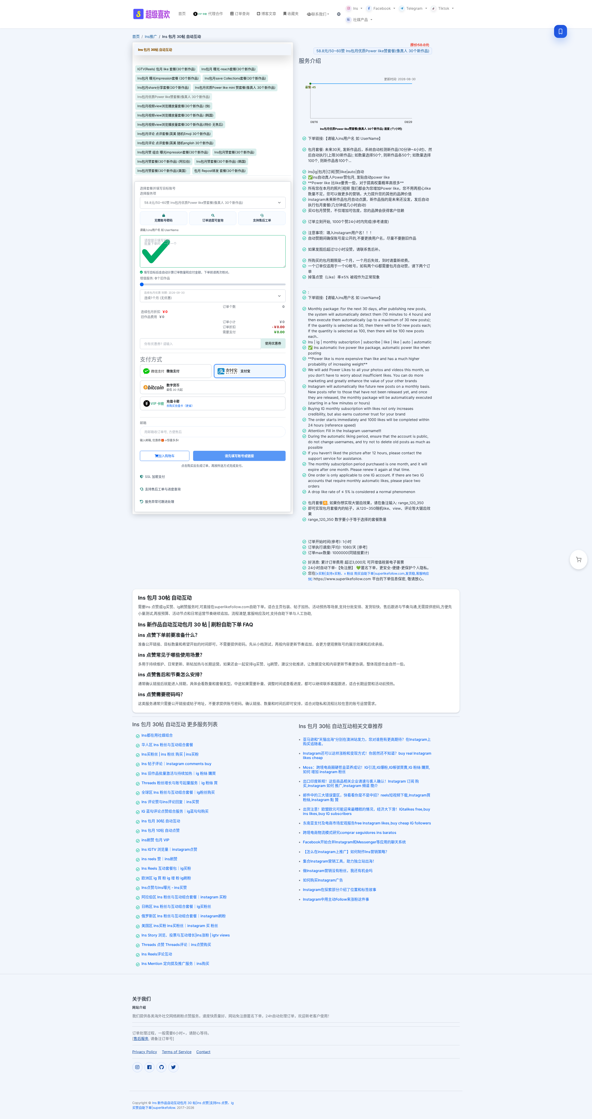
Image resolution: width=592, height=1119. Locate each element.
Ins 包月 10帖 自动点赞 (161, 830)
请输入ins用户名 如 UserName (159, 230)
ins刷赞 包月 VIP (155, 840)
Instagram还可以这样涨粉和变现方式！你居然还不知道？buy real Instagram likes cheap (367, 755)
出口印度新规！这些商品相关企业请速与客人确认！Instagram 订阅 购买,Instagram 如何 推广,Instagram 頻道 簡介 (361, 783)
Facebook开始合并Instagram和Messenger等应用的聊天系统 (354, 842)
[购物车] (578, 559)
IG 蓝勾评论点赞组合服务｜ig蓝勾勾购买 (175, 811)
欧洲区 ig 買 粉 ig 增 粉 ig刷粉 (166, 878)
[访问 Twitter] (173, 1067)
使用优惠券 (273, 343)
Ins (355, 8)
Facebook (382, 8)
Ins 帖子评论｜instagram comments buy (176, 763)
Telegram (414, 8)
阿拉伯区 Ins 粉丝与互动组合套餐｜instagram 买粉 (184, 897)
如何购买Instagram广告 (323, 880)
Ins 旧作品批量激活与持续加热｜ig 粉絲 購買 (179, 773)
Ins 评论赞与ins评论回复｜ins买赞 (170, 801)
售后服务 (141, 1038)
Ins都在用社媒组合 (157, 735)
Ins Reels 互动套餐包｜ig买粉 (166, 868)
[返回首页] (151, 14)
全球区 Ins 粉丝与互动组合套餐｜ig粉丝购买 (178, 792)
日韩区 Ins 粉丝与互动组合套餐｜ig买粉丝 (176, 906)
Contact (203, 1051)
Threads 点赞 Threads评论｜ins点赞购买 (176, 944)
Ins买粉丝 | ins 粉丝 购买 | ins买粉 (170, 754)
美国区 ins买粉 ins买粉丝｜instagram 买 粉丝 (180, 925)
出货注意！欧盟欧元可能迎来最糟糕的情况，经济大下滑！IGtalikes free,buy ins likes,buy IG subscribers (366, 811)
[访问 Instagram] (137, 1067)
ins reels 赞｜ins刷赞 (159, 859)
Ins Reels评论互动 (157, 954)
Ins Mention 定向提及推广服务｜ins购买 (175, 963)
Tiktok (443, 8)
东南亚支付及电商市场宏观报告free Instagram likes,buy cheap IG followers (367, 823)
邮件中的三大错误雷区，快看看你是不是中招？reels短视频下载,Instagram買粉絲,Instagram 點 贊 (366, 797)
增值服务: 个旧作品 (155, 278)
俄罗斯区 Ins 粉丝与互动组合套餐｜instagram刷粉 (184, 916)
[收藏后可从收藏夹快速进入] (560, 31)
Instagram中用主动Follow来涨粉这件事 (336, 899)
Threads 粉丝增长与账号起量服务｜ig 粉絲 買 (180, 783)
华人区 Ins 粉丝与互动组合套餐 (167, 744)
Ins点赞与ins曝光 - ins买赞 (164, 887)
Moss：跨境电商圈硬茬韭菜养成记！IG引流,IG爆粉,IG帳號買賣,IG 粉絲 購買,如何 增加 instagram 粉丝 (366, 769)
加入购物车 (166, 456)
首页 (136, 36)
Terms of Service (176, 1051)
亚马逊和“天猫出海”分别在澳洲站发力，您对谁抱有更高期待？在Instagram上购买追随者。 (367, 741)
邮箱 (143, 422)
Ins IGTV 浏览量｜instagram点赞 (169, 849)
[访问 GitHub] (161, 1067)
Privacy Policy (144, 1051)
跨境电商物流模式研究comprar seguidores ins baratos (349, 832)
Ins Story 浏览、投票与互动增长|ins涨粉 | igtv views (186, 935)
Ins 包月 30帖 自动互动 (161, 821)
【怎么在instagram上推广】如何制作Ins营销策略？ (346, 851)
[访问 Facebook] (149, 1067)
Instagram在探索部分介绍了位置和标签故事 (339, 889)
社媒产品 (357, 19)
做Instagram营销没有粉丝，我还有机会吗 (338, 870)
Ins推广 (151, 36)
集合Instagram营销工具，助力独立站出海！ (339, 861)
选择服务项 (148, 193)
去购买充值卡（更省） (180, 406)
